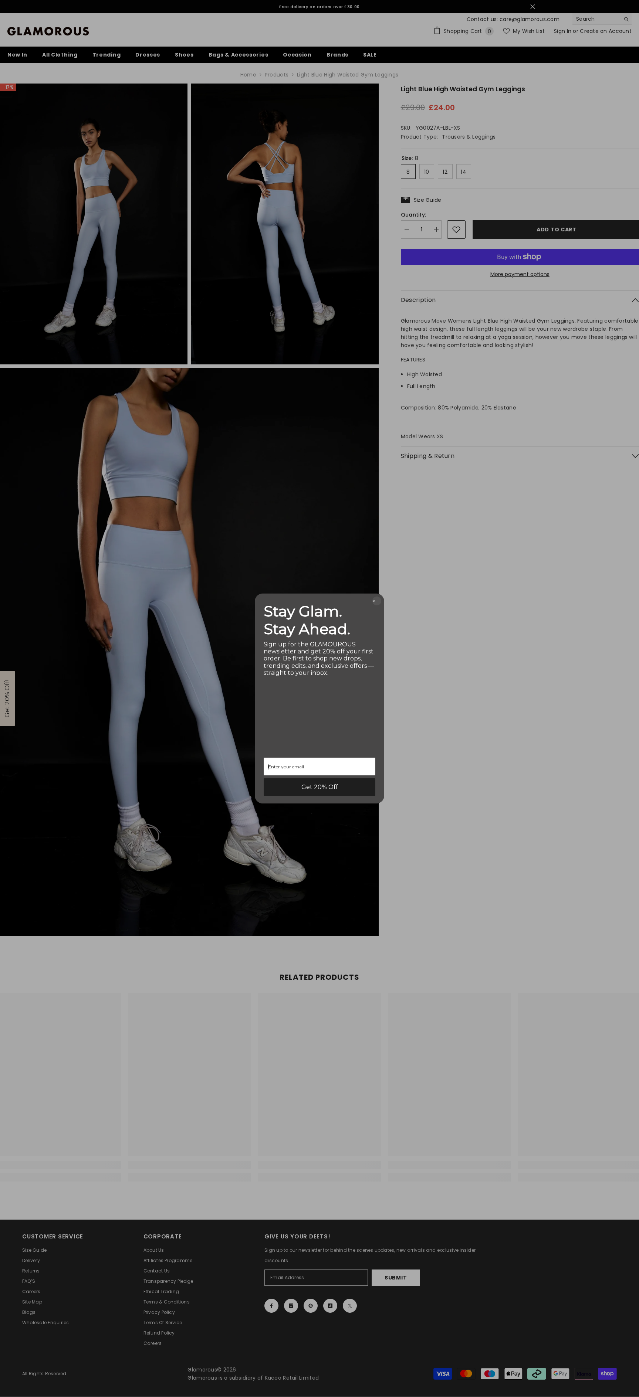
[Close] (376, 600)
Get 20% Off (319, 787)
